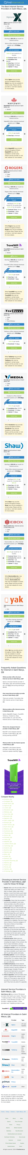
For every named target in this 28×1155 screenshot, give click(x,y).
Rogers (13, 1036)
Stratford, (8, 799)
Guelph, (7, 856)
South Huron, (9, 803)
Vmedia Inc (14, 1059)
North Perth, (8, 827)
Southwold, (8, 831)
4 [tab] (16, 75)
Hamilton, (8, 869)
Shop (21, 1118)
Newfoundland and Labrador (15, 1134)
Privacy (18, 1124)
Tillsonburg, (8, 833)
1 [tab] (9, 75)
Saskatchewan (11, 1146)
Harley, (7, 839)
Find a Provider (18, 1121)
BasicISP (13, 1086)
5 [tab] (18, 75)
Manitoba (8, 1130)
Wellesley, (8, 812)
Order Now (14, 71)
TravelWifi (14, 1042)
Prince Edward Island (10, 1143)
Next (24, 60)
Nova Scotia (22, 1137)
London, (7, 807)
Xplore (13, 1025)
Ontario (19, 1140)
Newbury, (8, 858)
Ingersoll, (7, 805)
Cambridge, (8, 846)
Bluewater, (8, 816)
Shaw (13, 1065)
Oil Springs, (8, 871)
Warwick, (7, 852)
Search (9, 1121)
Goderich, (8, 848)
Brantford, (8, 850)
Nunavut (11, 1140)
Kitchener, (8, 837)
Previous (3, 60)
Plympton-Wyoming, (11, 860)
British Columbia (18, 1127)
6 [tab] (19, 221)
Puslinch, (7, 865)
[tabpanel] (14, 60)
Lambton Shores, (10, 843)
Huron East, (8, 814)
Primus (13, 1082)
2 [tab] (12, 75)
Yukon (20, 1146)
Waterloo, (8, 829)
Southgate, (8, 801)
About (14, 1118)
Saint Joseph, (9, 820)
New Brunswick (19, 1130)
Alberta (8, 1127)
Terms (10, 1124)
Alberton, (7, 862)
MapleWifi (14, 1030)
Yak (12, 1077)
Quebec (22, 1143)
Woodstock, (8, 810)
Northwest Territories (9, 1137)
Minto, (7, 854)
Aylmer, (7, 835)
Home (6, 1118)
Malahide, (8, 841)
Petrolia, (7, 867)
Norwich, (7, 822)
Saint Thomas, (9, 824)
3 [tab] (14, 75)
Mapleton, (8, 818)
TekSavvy (14, 1050)
